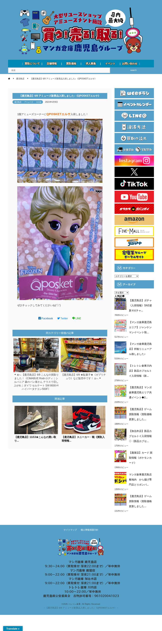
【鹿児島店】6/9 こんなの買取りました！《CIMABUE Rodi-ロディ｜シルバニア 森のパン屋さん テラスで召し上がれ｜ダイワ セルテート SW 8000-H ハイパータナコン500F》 (36, 381)
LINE (78, 318)
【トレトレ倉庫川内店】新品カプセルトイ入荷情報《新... (140, 370)
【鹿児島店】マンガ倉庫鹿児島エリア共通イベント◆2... (140, 392)
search (133, 70)
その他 (38, 102)
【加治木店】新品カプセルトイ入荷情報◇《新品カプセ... (140, 436)
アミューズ (28, 102)
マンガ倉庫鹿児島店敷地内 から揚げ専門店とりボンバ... (140, 479)
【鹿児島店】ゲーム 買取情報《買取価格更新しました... (140, 414)
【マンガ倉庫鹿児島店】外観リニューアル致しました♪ (140, 349)
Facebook (47, 318)
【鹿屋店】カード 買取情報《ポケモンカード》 (140, 457)
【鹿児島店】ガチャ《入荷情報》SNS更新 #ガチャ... (140, 305)
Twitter (64, 318)
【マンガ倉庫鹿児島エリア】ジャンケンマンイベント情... (140, 327)
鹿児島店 (17, 102)
